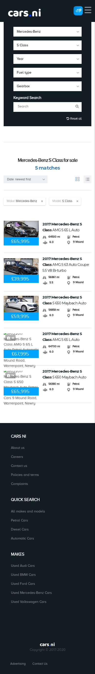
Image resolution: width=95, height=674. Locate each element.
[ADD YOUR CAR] (78, 10)
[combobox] (47, 32)
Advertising (18, 663)
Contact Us (40, 663)
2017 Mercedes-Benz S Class (62, 227)
